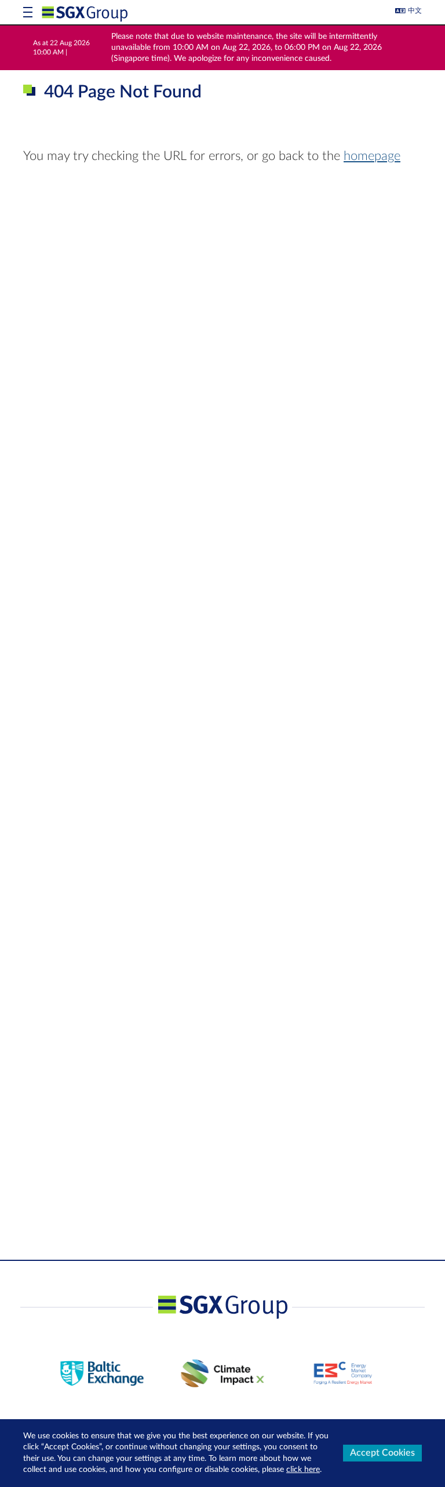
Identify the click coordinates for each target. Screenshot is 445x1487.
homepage (372, 156)
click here (303, 1470)
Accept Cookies (382, 1452)
